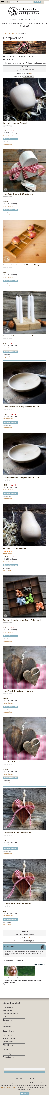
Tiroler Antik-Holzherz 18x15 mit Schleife (18, 691)
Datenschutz (7, 1020)
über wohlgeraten (9, 1054)
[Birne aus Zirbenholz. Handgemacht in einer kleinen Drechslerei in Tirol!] (24, 525)
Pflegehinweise (8, 1045)
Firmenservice (8, 1042)
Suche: (6, 2)
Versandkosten (8, 135)
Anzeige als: (20, 73)
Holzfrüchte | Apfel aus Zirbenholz (15, 123)
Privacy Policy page (8, 1087)
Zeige (16, 70)
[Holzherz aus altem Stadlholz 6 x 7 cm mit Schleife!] (24, 809)
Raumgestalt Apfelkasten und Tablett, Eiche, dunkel (22, 620)
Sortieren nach (18, 76)
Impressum (7, 1026)
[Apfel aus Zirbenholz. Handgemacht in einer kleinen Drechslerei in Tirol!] (24, 99)
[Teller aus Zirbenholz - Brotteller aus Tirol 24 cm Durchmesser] (24, 383)
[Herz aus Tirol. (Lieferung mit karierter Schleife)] (24, 170)
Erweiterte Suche (9, 1038)
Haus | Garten (12, 33)
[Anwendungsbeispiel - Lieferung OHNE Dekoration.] (24, 596)
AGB (4, 1023)
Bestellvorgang (8, 1007)
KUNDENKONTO (8, 23)
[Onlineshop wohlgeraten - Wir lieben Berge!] (24, 11)
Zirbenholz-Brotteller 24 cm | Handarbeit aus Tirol (21, 478)
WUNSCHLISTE (23, 23)
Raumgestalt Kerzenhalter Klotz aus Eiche (18, 336)
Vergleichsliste (7, 144)
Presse (5, 1060)
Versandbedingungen (10, 1014)
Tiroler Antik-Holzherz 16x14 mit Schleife (18, 762)
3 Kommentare (7, 553)
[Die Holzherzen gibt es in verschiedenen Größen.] (24, 667)
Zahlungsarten (8, 1010)
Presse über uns (8, 1057)
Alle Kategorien (8, 1035)
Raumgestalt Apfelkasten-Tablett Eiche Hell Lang (21, 265)
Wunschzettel (7, 142)
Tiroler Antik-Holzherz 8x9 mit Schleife (17, 904)
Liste (30, 73)
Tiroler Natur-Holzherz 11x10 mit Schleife (18, 194)
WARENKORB (36, 23)
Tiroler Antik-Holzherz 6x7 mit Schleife (17, 833)
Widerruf (6, 1017)
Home (5, 33)
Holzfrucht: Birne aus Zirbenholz (15, 549)
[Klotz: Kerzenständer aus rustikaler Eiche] (24, 312)
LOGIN (28, 26)
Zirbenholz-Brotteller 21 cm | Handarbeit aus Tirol (21, 407)
